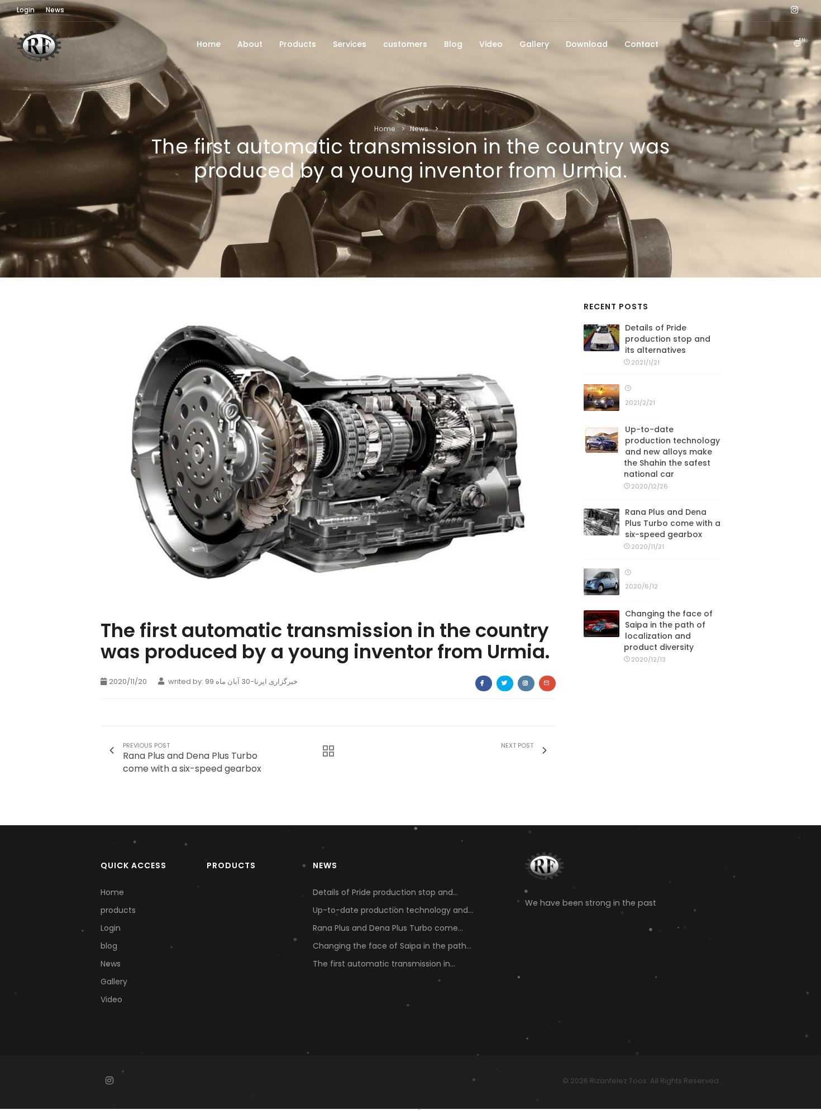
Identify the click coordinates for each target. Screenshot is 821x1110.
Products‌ (297, 44)
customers (405, 44)
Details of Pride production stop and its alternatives (667, 339)
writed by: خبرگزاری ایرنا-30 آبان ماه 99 (232, 681)
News (419, 128)
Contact (641, 44)
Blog (453, 44)
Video (491, 44)
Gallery (534, 44)
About (249, 44)
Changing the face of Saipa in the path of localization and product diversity (668, 630)
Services (349, 44)
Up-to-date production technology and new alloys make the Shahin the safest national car (672, 452)
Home (209, 44)
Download (587, 44)
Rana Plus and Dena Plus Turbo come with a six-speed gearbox (672, 523)
